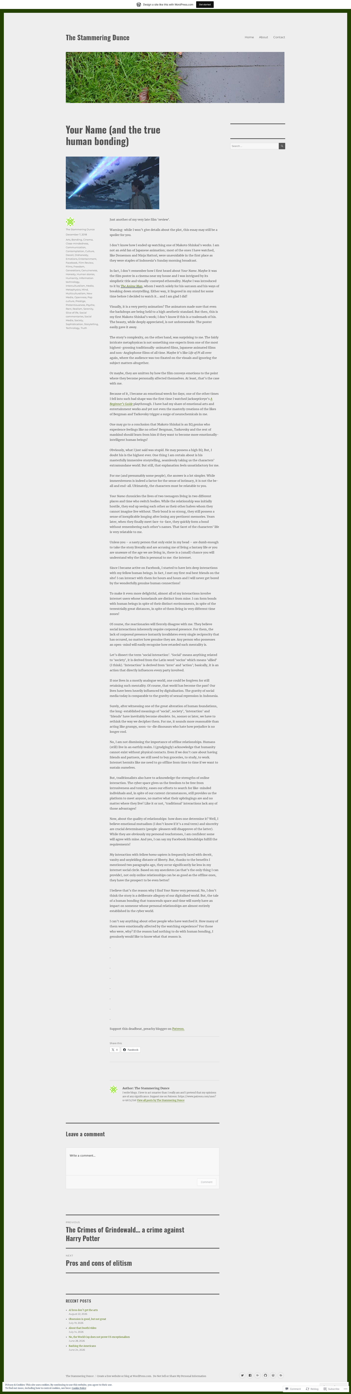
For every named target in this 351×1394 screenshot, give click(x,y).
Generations (73, 270)
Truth (84, 328)
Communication (76, 247)
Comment (206, 1181)
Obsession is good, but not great (87, 1319)
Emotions (71, 258)
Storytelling (91, 324)
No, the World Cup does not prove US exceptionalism (99, 1337)
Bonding (76, 239)
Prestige (80, 301)
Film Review (86, 262)
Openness (80, 297)
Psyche (90, 304)
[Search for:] (254, 146)
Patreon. (178, 1029)
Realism (77, 308)
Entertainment (87, 258)
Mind (85, 289)
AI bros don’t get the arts (83, 1310)
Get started (205, 4)
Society (78, 320)
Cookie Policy (79, 1388)
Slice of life (72, 312)
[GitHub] (265, 1375)
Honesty (71, 274)
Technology (73, 328)
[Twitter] (242, 1375)
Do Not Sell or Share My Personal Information (179, 1376)
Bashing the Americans (82, 1346)
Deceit (70, 255)
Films (69, 266)
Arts (68, 239)
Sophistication (74, 324)
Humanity (72, 278)
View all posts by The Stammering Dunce (160, 1100)
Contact (279, 37)
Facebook (72, 262)
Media (90, 285)
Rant (68, 308)
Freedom (78, 266)
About (263, 37)
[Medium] (281, 1375)
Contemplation (75, 251)
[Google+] (257, 1375)
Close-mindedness (77, 243)
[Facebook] (250, 1375)
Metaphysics (73, 289)
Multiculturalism (76, 293)
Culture (89, 251)
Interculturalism (75, 285)
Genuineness (89, 270)
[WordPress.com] (273, 1375)
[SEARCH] (282, 146)
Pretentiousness (75, 304)
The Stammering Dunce (97, 37)
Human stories (85, 274)
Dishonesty (81, 255)
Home (249, 37)
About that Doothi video (82, 1328)
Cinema (88, 239)
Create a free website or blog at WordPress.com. (124, 1376)
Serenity (88, 308)
